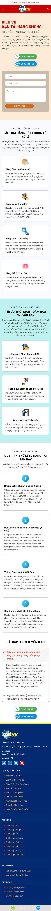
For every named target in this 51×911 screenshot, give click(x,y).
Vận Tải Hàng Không (14, 796)
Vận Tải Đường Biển (14, 792)
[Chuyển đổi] (4, 651)
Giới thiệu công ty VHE (15, 887)
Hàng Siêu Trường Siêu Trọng (18, 809)
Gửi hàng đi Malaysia (14, 838)
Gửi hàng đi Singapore (15, 829)
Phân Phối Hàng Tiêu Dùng (17, 784)
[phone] (13, 907)
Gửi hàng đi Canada (14, 854)
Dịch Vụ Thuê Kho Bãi (15, 780)
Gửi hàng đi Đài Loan (14, 842)
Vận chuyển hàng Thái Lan (17, 875)
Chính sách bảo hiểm (15, 891)
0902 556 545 (33, 2)
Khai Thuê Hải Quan (14, 775)
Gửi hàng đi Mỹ (12, 825)
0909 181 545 (19, 2)
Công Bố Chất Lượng (15, 805)
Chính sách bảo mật (14, 896)
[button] (3, 9)
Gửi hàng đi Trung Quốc (16, 850)
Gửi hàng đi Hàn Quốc (15, 846)
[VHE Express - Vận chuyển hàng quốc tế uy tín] (25, 9)
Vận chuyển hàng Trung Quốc (18, 870)
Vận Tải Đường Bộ (13, 788)
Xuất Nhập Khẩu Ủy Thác (16, 801)
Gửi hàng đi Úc (12, 833)
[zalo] (38, 907)
